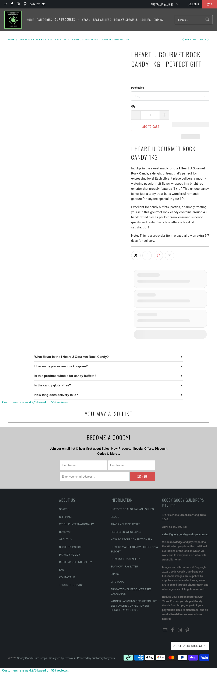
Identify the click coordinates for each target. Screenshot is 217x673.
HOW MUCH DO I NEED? (125, 558)
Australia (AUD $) (162, 4)
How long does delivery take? (56, 395)
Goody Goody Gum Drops (32, 658)
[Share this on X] (135, 255)
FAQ (61, 569)
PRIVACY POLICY (69, 554)
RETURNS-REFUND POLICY (75, 562)
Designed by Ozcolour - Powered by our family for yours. (82, 658)
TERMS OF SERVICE (71, 584)
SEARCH (64, 509)
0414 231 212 (38, 4)
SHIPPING (65, 516)
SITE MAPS (117, 581)
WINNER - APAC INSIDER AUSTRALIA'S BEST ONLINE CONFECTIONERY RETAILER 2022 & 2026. (134, 606)
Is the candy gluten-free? (52, 385)
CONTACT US (67, 577)
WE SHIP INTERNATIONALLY (76, 524)
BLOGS (115, 516)
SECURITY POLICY (70, 547)
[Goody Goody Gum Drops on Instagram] (18, 4)
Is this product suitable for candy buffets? (65, 376)
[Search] (207, 19)
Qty (133, 106)
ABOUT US (65, 539)
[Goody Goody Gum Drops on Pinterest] (25, 4)
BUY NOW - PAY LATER (124, 566)
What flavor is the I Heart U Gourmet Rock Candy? (71, 356)
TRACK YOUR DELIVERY (125, 524)
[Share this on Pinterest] (158, 255)
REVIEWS (65, 531)
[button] (67, 19)
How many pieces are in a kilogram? (61, 366)
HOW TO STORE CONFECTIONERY (131, 539)
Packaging (137, 87)
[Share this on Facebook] (147, 255)
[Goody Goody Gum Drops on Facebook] (11, 4)
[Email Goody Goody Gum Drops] (5, 4)
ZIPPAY (115, 574)
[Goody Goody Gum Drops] (13, 20)
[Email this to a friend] (169, 255)
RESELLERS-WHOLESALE (126, 531)
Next (203, 39)
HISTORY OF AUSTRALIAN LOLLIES (132, 509)
